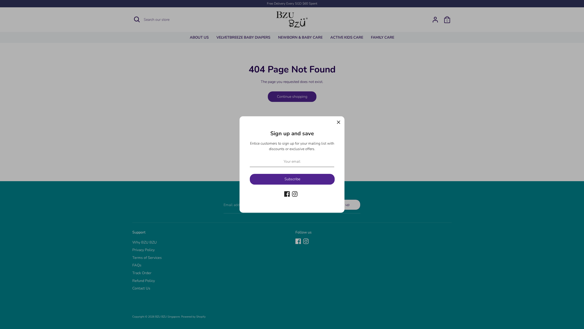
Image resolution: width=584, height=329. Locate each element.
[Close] (339, 122)
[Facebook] (287, 194)
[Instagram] (294, 194)
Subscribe (292, 179)
